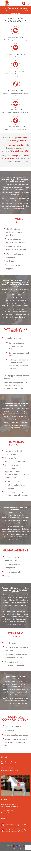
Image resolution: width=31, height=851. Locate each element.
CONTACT (9, 845)
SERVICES (5, 844)
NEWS (25, 844)
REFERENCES (12, 844)
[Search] (23, 3)
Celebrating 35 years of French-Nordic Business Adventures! (17, 825)
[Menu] (28, 3)
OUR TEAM (20, 844)
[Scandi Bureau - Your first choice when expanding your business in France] (10, 3)
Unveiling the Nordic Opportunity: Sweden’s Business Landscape (16, 830)
